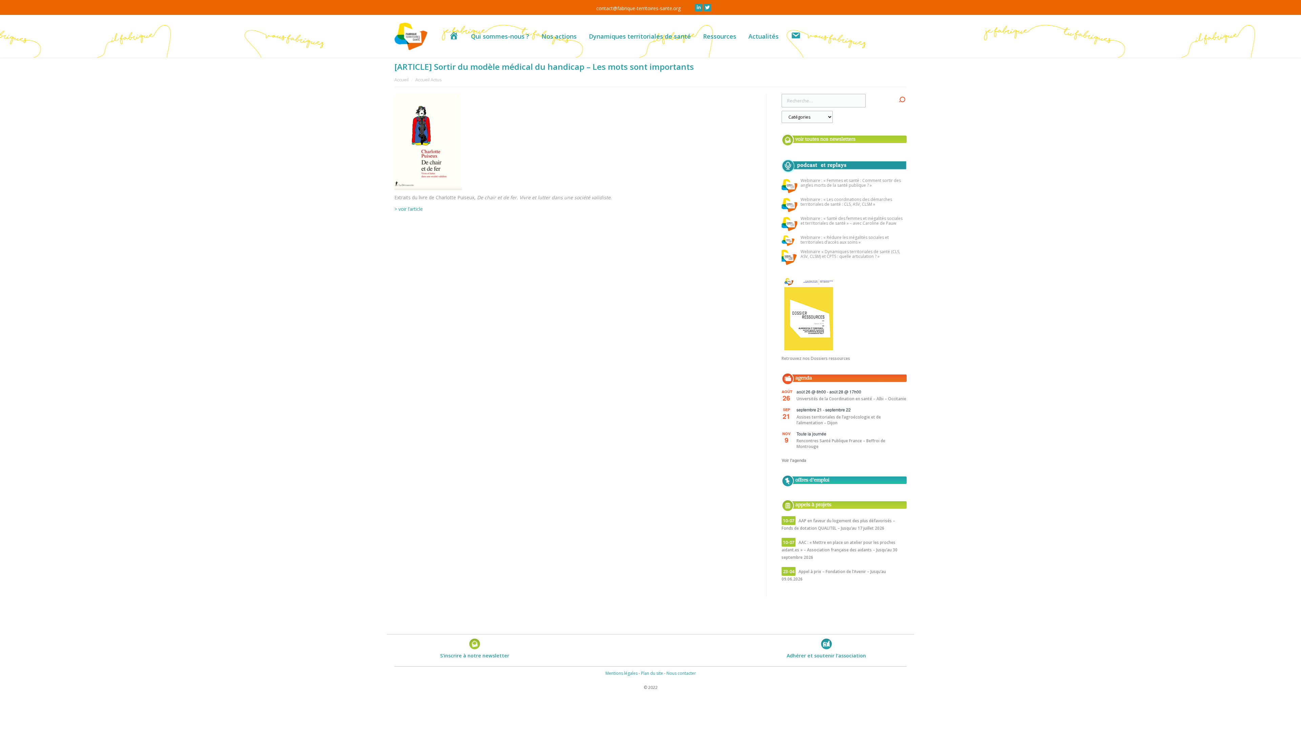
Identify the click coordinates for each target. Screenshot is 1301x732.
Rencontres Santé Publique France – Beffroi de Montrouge (841, 443)
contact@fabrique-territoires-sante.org (638, 8)
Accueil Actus (428, 80)
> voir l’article (408, 209)
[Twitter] (707, 7)
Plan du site (652, 673)
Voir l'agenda (794, 460)
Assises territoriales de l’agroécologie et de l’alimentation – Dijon (839, 420)
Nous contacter (681, 673)
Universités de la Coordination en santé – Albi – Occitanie (851, 399)
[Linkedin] (698, 7)
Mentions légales (621, 673)
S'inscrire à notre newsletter (474, 655)
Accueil (401, 80)
